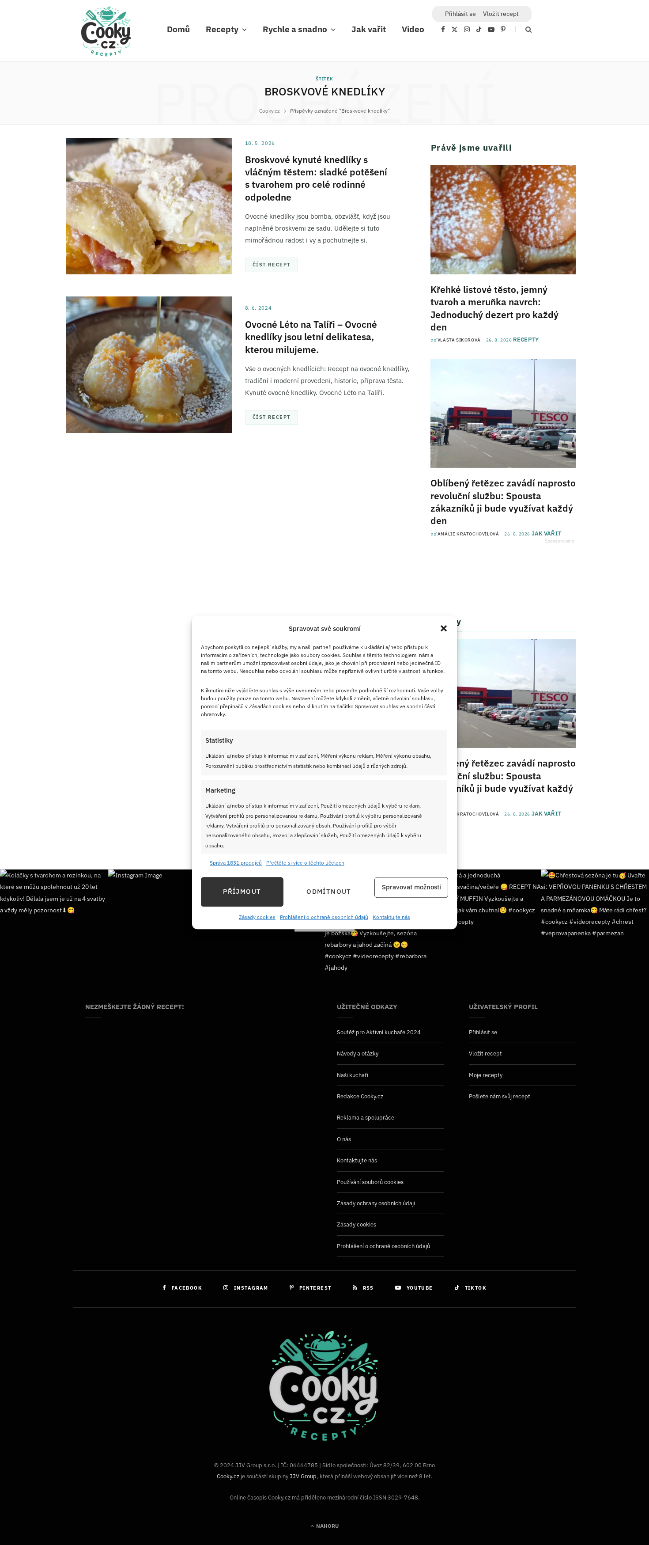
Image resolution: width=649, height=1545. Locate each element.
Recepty (222, 29)
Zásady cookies (257, 917)
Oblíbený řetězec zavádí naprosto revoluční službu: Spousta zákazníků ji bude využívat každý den (503, 502)
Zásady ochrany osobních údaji (376, 1203)
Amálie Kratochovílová (468, 534)
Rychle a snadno (295, 29)
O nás (344, 1139)
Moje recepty (485, 1075)
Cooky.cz (228, 1476)
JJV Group (303, 1476)
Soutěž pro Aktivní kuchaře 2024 (379, 1032)
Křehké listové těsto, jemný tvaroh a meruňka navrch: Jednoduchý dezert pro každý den (494, 308)
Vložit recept (501, 14)
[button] (443, 628)
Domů (178, 29)
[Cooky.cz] (106, 33)
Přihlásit (460, 14)
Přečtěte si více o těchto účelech (305, 863)
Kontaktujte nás (391, 917)
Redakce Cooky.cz (360, 1096)
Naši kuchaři (352, 1075)
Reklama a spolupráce (365, 1117)
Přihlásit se (483, 1032)
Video (413, 29)
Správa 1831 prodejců (236, 863)
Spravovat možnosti (411, 887)
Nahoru (327, 1525)
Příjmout (242, 892)
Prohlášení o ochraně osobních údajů (324, 917)
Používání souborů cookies (370, 1182)
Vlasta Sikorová (459, 340)
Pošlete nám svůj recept (499, 1096)
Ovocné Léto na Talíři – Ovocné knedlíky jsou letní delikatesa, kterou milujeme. (311, 337)
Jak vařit (368, 29)
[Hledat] (523, 29)
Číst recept (272, 265)
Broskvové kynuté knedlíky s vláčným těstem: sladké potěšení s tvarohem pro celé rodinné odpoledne (316, 178)
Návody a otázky (357, 1053)
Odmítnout (328, 892)
